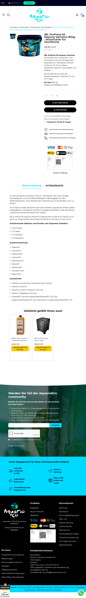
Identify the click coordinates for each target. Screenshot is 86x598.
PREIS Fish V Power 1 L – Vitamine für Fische (20, 339)
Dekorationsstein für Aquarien (49, 590)
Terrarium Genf (24, 587)
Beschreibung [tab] (31, 185)
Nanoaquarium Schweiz (64, 587)
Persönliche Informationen (13, 555)
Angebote (34, 508)
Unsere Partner (65, 526)
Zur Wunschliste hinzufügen (58, 116)
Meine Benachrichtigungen (13, 573)
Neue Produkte (37, 512)
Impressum (63, 512)
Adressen (5, 566)
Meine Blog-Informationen (13, 577)
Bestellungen (7, 559)
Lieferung (63, 508)
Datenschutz (64, 530)
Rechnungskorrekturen (12, 562)
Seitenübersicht (65, 545)
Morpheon (14, 530)
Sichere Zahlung (66, 523)
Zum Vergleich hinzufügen (57, 119)
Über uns (63, 519)
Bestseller (34, 515)
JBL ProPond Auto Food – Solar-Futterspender (41, 339)
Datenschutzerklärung (32, 439)
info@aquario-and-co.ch (56, 572)
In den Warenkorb (60, 103)
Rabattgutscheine (9, 570)
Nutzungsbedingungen (69, 515)
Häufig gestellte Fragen (69, 534)
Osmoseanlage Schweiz (42, 587)
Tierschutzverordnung (68, 538)
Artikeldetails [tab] (54, 185)
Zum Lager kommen (67, 541)
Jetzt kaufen (61, 110)
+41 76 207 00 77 (52, 565)
